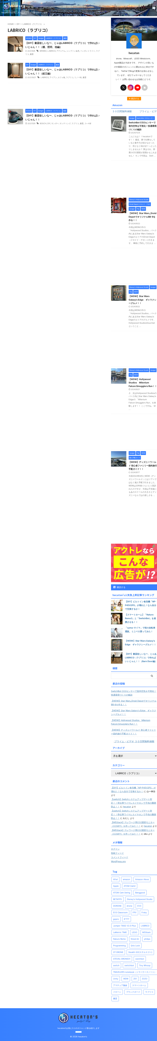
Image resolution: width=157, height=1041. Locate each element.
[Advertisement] (54, 95)
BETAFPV (117, 899)
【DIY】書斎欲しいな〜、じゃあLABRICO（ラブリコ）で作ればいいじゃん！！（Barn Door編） (141, 658)
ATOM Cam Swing (121, 892)
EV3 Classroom (120, 912)
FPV (134, 912)
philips (147, 939)
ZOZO (144, 978)
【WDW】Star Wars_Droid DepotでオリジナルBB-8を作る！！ (142, 216)
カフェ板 (61, 77)
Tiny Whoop (144, 965)
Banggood (140, 892)
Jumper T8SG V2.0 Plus (124, 925)
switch (116, 965)
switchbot (129, 965)
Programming (119, 945)
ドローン (117, 992)
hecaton (127, 806)
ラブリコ (69, 77)
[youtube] (137, 88)
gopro (116, 919)
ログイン (115, 849)
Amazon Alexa (142, 879)
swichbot (139, 959)
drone (129, 906)
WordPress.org (118, 861)
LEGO (134, 932)
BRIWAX (43, 51)
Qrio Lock (135, 945)
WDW (125, 978)
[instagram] (130, 88)
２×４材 (87, 123)
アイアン (53, 77)
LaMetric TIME (120, 932)
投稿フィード (117, 853)
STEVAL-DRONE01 (121, 959)
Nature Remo (119, 939)
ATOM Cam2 (130, 886)
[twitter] (123, 88)
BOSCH (43, 123)
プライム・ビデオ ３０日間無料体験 (134, 741)
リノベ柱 (78, 77)
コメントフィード (119, 857)
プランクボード (133, 992)
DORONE (117, 906)
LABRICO (52, 51)
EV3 (139, 906)
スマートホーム (139, 985)
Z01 (135, 978)
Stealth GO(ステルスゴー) (140, 952)
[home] (145, 88)
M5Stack (146, 932)
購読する (120, 587)
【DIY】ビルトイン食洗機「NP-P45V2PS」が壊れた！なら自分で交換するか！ (140, 605)
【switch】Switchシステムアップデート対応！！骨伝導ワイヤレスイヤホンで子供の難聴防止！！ (133, 803)
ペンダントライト (87, 51)
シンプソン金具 (73, 51)
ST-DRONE (118, 952)
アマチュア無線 (120, 985)
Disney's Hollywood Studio (139, 899)
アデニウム (61, 51)
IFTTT (126, 919)
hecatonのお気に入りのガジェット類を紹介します (78, 1028)
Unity (115, 978)
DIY (48, 123)
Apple (116, 886)
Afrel (115, 879)
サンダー (55, 123)
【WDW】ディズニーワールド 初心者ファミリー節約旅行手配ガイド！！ (143, 465)
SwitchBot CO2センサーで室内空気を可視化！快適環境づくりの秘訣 (143, 126)
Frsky (144, 912)
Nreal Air (135, 939)
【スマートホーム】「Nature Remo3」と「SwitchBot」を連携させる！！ (140, 618)
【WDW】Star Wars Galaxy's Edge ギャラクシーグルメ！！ (142, 299)
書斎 (32, 54)
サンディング (65, 123)
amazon (126, 879)
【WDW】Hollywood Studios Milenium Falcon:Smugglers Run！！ (143, 382)
